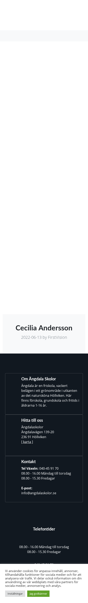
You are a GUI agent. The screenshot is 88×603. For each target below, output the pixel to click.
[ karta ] (27, 442)
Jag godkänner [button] (38, 593)
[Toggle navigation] (10, 36)
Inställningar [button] (15, 593)
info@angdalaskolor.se (38, 493)
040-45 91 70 (49, 468)
